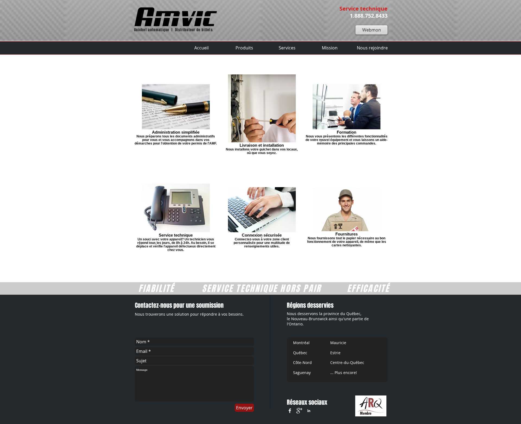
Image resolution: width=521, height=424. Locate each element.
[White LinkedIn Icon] (309, 411)
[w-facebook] (290, 411)
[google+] (299, 411)
